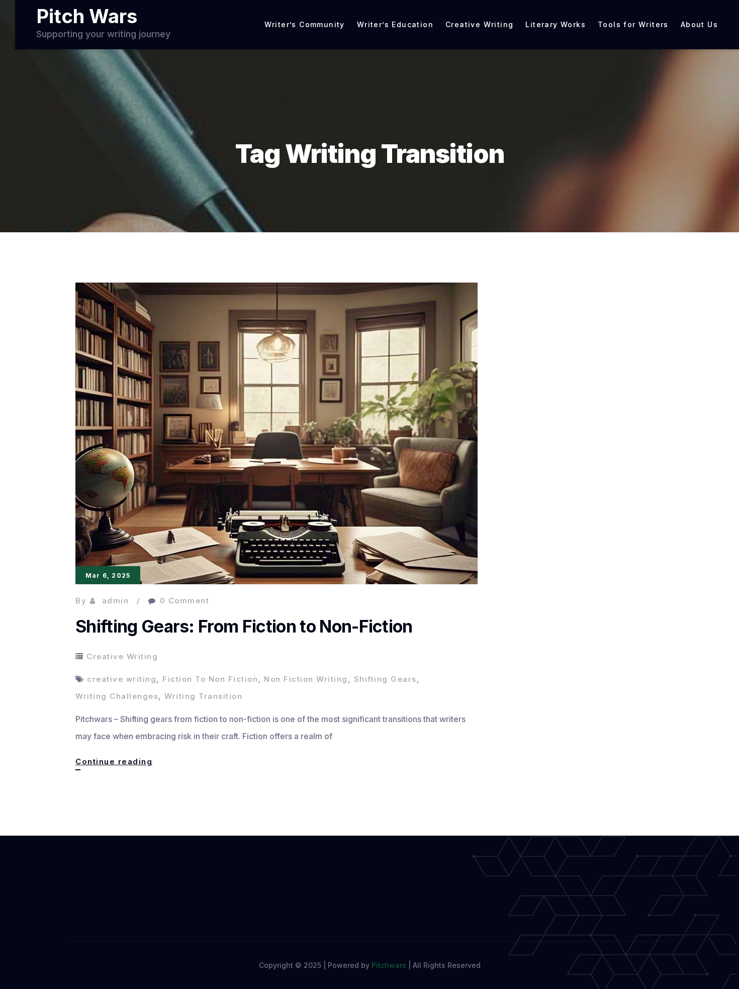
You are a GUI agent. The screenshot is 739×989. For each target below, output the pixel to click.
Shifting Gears (385, 679)
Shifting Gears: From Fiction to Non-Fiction (244, 626)
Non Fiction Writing (306, 679)
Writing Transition (203, 696)
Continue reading (113, 763)
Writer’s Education (395, 25)
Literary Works (555, 25)
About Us (699, 25)
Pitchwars (389, 965)
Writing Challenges (116, 696)
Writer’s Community (304, 25)
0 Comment (185, 600)
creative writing (121, 679)
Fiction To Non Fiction (210, 679)
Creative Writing (479, 25)
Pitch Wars (86, 16)
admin (115, 600)
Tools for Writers (633, 25)
